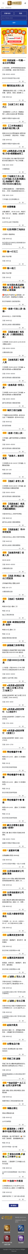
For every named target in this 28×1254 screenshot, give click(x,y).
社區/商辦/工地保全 (16, 229)
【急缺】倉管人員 (15, 481)
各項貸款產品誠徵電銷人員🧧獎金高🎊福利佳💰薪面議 (13, 287)
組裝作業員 (12, 1025)
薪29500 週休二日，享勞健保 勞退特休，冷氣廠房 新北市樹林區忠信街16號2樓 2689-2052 (13, 1032)
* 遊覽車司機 (13, 850)
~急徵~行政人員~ (15, 433)
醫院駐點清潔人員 (15, 85)
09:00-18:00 (6, 560)
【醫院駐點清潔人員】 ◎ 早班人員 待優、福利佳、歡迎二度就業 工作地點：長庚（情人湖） (13, 93)
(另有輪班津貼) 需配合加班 (11, 583)
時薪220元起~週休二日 (10, 606)
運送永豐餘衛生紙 (8, 1113)
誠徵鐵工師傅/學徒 (15, 645)
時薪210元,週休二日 (9, 629)
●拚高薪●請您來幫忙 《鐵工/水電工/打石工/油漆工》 (13, 688)
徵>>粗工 (11, 268)
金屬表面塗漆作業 (15, 935)
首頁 (2, 7)
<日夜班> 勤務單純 (8, 234)
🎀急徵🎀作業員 (15, 1181)
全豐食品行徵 (13, 1044)
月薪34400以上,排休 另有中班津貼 (13, 537)
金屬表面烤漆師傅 (15, 958)
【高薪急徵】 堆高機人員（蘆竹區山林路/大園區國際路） (13, 506)
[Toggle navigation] (3, 3)
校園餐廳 (11, 207)
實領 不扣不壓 (7, 256)
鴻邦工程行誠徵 (14, 410)
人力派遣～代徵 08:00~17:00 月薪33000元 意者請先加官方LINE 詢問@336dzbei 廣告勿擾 (13, 670)
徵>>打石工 (12, 251)
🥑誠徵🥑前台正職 (16, 1001)
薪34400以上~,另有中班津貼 (11, 316)
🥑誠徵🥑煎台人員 (16, 976)
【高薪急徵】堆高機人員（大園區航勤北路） (13, 334)
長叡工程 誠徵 (13, 1058)
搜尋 (14, 22)
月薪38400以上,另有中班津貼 (12, 514)
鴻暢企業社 (12, 1108)
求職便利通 (8, 7)
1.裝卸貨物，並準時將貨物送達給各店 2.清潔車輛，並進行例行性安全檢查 (14, 70)
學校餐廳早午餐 (14, 752)
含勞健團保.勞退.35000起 (10, 855)
